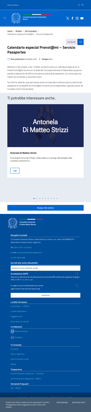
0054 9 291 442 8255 (23, 247)
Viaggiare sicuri (16, 316)
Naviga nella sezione (45, 207)
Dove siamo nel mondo (20, 321)
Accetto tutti (78, 402)
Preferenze (62, 402)
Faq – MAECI (16, 388)
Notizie (19, 31)
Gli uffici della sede (18, 257)
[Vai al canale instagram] (76, 18)
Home (9, 31)
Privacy (22, 279)
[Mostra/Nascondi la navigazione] (4, 18)
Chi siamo (14, 349)
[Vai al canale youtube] (81, 18)
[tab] (34, 198)
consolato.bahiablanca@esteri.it (29, 252)
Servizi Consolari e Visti (20, 359)
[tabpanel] (45, 150)
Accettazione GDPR (19, 273)
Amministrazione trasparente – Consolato (27, 373)
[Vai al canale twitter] (67, 18)
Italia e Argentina (17, 353)
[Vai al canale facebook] (71, 18)
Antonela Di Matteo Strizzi (23, 153)
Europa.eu (18, 337)
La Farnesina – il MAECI (20, 306)
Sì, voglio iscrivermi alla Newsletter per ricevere (27, 285)
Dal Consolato (31, 31)
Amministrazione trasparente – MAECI (26, 378)
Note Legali (29, 279)
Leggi (16, 170)
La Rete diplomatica (18, 311)
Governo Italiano (12, 5)
